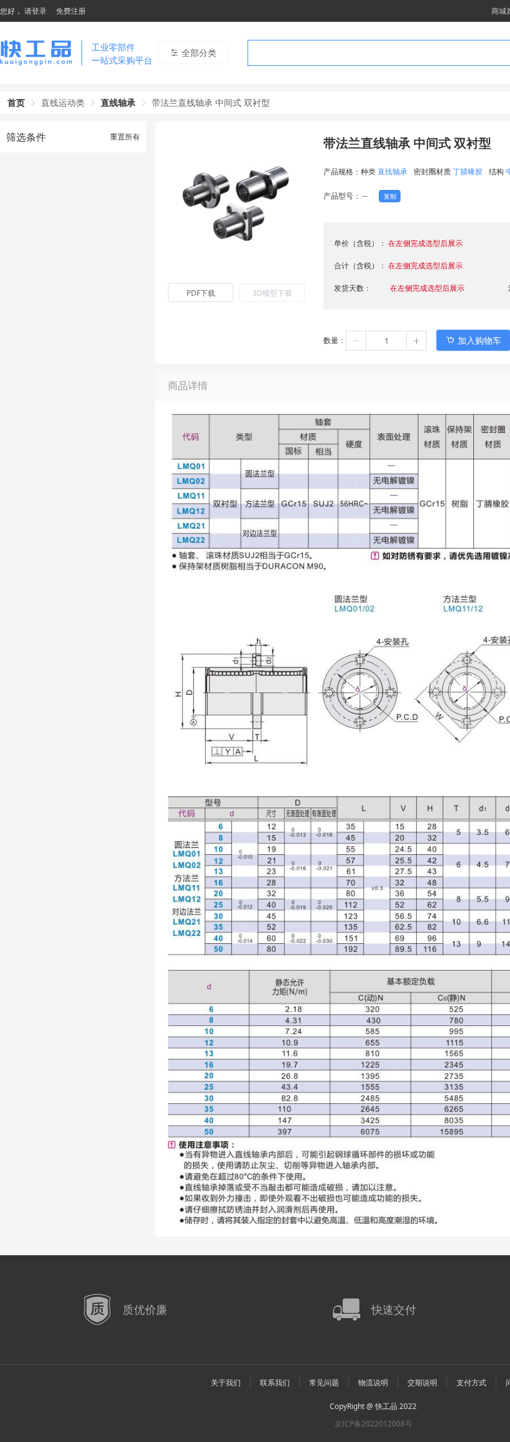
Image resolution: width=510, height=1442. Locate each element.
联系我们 (275, 1382)
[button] (356, 340)
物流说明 (373, 1382)
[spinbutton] (386, 341)
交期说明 (422, 1382)
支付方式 (471, 1382)
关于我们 (226, 1382)
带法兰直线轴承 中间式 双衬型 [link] (211, 102)
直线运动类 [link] (63, 102)
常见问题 (324, 1382)
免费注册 (71, 11)
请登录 (35, 11)
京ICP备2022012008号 (373, 1423)
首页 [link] (16, 102)
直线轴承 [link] (118, 102)
